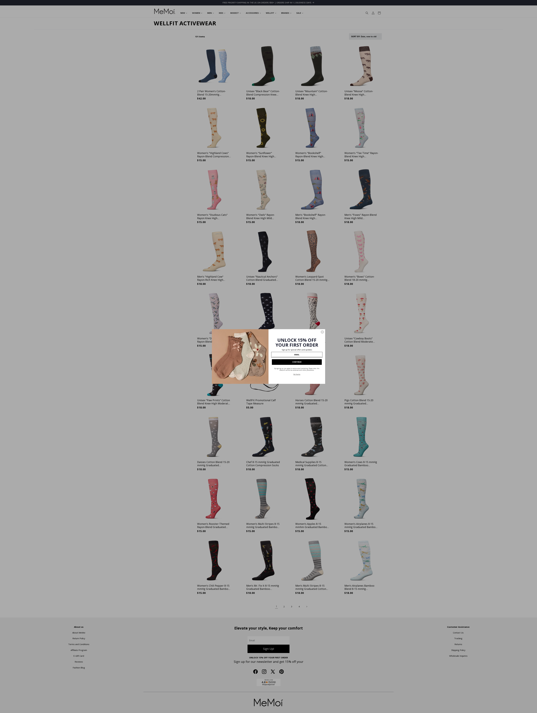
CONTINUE (297, 362)
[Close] (322, 332)
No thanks (296, 374)
